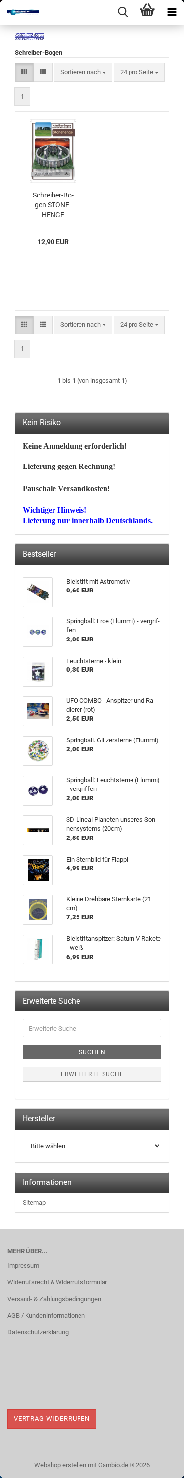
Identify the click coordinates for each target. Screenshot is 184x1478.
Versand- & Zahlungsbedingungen (54, 1299)
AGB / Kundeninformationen (46, 1315)
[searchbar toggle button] (122, 12)
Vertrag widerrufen (52, 1418)
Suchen (92, 1052)
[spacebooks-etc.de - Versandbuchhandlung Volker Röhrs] (19, 12)
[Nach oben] (157, 1463)
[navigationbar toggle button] (171, 12)
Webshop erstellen (60, 1465)
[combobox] (83, 72)
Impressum (23, 1265)
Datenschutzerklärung (38, 1332)
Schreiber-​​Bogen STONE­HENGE (53, 205)
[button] (24, 72)
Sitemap (34, 1202)
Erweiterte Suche (92, 1074)
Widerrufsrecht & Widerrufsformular (57, 1282)
